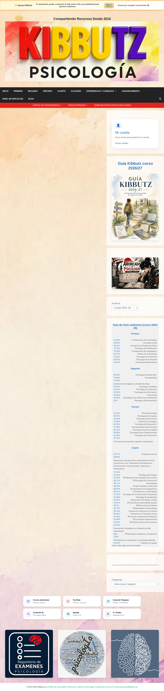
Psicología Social (150, 343)
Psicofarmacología (149, 413)
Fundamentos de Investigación (144, 351)
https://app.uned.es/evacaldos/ (129, 546)
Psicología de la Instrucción (146, 480)
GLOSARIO (76, 91)
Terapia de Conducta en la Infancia (143, 511)
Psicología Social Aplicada (146, 497)
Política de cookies (75, 687)
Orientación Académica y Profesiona (141, 534)
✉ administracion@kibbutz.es (125, 687)
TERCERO (47, 91)
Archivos (116, 303)
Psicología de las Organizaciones (143, 432)
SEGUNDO (33, 91)
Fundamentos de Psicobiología (144, 340)
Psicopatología (151, 378)
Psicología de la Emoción (146, 359)
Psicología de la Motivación (146, 348)
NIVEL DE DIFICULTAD (13, 99)
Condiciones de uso (103, 687)
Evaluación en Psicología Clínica (144, 514)
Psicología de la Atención (147, 357)
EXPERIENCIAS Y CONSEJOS (100, 91)
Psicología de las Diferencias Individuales (140, 398)
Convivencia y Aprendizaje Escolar (143, 503)
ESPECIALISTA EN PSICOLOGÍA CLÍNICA (112, 105)
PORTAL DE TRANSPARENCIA (46, 105)
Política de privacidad (57, 687)
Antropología (151, 483)
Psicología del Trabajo (148, 475)
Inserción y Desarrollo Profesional (143, 517)
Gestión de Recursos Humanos (144, 522)
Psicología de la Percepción (145, 392)
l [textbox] (142, 534)
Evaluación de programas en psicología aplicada (135, 540)
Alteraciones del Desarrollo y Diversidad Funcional (134, 460)
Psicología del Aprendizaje (146, 362)
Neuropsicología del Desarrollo (144, 427)
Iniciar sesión (121, 143)
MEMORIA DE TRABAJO (24, 134)
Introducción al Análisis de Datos (144, 346)
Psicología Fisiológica (148, 387)
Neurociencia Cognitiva (147, 505)
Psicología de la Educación (146, 435)
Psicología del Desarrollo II (146, 424)
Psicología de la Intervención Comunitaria (140, 494)
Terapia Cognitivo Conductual (145, 486)
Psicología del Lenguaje (147, 416)
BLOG (31, 99)
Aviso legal (88, 687)
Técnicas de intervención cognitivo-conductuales (133, 441)
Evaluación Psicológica (147, 421)
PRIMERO (18, 91)
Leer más (10, 272)
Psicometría (152, 395)
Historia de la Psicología (147, 354)
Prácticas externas (149, 454)
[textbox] (144, 340)
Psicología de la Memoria (146, 389)
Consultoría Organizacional (146, 519)
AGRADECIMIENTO (131, 91)
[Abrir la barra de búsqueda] (160, 99)
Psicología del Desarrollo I (146, 375)
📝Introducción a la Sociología (144, 491)
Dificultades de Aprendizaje (146, 508)
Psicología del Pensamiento (145, 400)
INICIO (5, 91)
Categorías (117, 580)
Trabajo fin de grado (148, 543)
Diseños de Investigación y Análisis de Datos (132, 384)
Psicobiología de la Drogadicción (143, 489)
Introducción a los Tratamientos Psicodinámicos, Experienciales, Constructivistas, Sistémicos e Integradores (133, 466)
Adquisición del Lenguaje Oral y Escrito (141, 478)
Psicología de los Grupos (147, 419)
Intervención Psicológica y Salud (144, 500)
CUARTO (61, 91)
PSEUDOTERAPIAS (77, 105)
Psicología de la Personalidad (145, 430)
